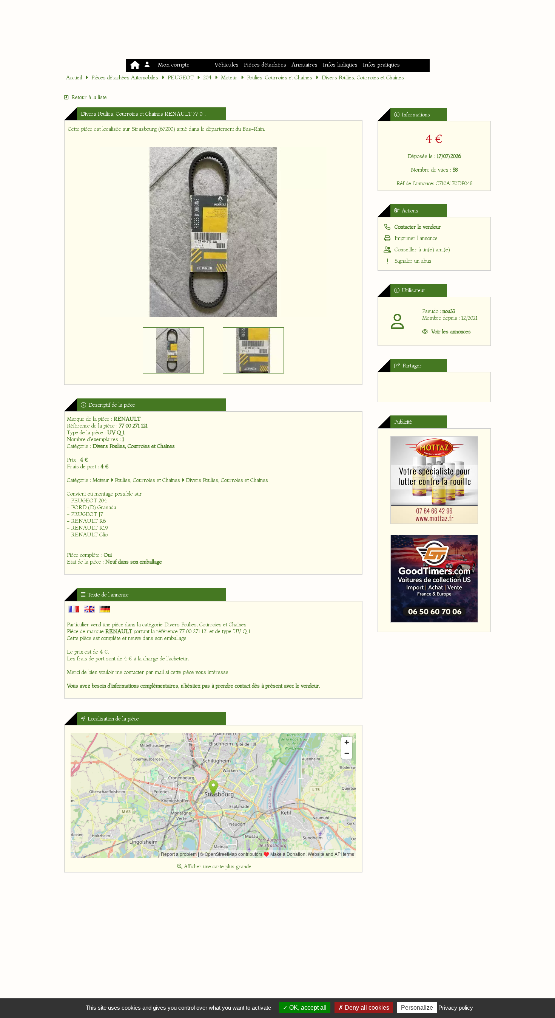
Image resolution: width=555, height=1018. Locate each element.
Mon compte (172, 64)
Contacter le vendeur (417, 226)
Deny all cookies (366, 1007)
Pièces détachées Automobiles (124, 77)
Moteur (229, 77)
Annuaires (304, 64)
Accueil (74, 77)
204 (207, 77)
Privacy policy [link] (455, 1007)
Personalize (417, 1007)
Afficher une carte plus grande (216, 866)
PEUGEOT (181, 77)
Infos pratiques (381, 64)
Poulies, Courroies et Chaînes (279, 77)
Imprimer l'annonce (415, 238)
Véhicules (226, 64)
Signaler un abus (412, 260)
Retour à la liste (89, 97)
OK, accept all (307, 1007)
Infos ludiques (340, 64)
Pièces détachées (265, 64)
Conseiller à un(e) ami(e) (421, 249)
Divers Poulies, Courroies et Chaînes (363, 77)
